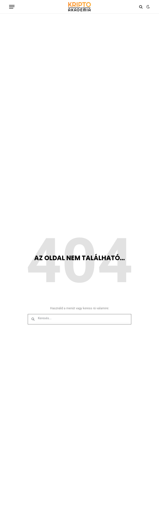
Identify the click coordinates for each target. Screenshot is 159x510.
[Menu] (11, 6)
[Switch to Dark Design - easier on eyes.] (147, 7)
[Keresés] (140, 6)
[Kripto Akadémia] (79, 6)
